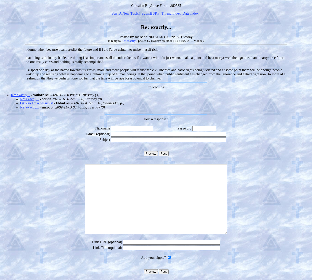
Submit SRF (150, 13)
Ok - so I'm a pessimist (36, 103)
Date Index (190, 13)
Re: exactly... (129, 40)
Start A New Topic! (126, 13)
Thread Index (171, 13)
